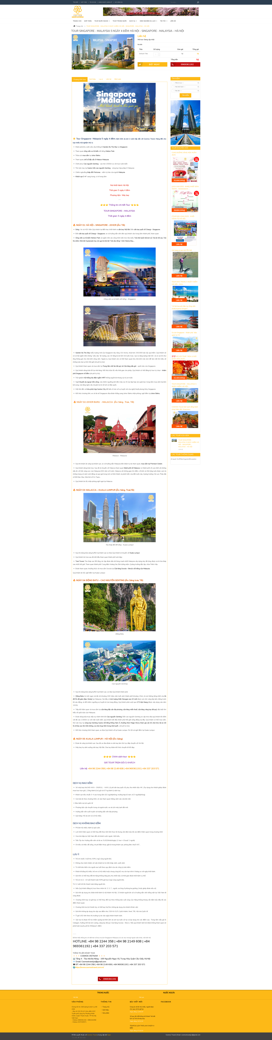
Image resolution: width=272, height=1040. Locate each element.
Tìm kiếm (75, 2)
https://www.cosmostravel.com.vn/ (89, 967)
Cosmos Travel (92, 1035)
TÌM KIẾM (176, 78)
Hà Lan (141, 997)
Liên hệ (173, 21)
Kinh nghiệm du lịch (148, 21)
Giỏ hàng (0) (118, 2)
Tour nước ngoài (101, 21)
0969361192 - (83, 1020)
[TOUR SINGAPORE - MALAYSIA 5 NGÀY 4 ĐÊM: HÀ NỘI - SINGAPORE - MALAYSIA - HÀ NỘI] (174, 440)
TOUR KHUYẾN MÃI (180, 148)
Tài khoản (93, 2)
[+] (159, 53)
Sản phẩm (106, 1013)
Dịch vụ (132, 21)
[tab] (80, 79)
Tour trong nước (120, 21)
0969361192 (187, 64)
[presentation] (79, 79)
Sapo (109, 1035)
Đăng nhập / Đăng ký (105, 2)
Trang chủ (77, 21)
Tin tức (163, 21)
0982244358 (92, 1020)
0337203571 (82, 1022)
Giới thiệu (84, 2)
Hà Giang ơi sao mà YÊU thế (182, 250)
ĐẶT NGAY (154, 64)
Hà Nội (75, 997)
